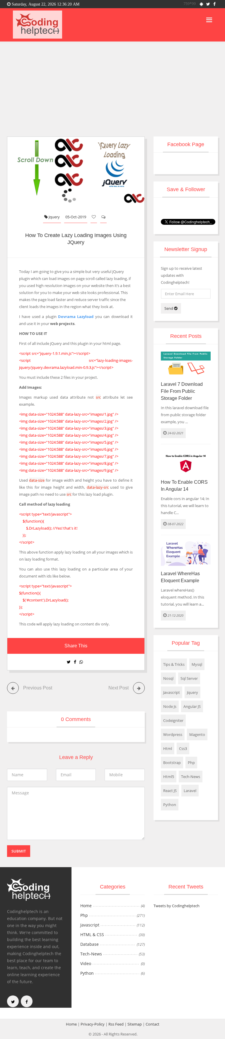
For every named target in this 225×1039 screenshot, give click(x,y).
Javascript (171, 692)
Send (169, 308)
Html (167, 748)
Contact (152, 1024)
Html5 (168, 776)
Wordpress (172, 734)
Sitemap (134, 1024)
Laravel (190, 790)
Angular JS (192, 706)
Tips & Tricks (174, 664)
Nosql (168, 678)
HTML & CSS (92, 934)
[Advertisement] (112, 85)
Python (169, 804)
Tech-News (190, 776)
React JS (170, 790)
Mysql (197, 664)
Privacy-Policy (93, 1024)
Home (86, 905)
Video (85, 963)
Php (191, 762)
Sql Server (189, 678)
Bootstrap (172, 762)
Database (89, 944)
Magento (197, 734)
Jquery (54, 216)
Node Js (169, 706)
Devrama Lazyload (75, 316)
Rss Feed (116, 1024)
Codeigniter (173, 720)
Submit (18, 851)
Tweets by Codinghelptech (177, 905)
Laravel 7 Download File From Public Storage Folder (182, 391)
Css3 (183, 748)
